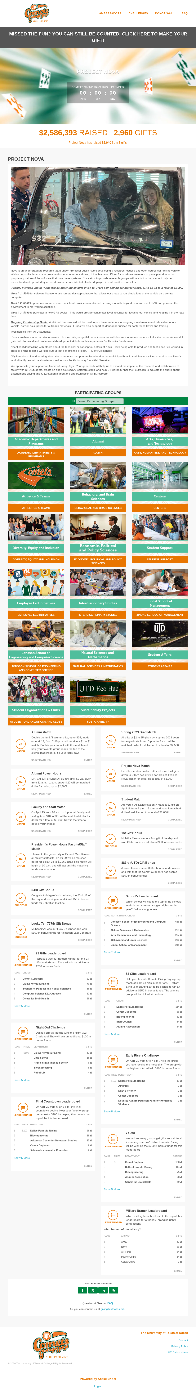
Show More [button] (22, 1005)
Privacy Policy (179, 1346)
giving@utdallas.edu (113, 1308)
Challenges (138, 13)
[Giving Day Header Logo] (36, 13)
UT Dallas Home (178, 1352)
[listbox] (98, 216)
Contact (183, 1340)
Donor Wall (165, 13)
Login (97, 1386)
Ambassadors (110, 13)
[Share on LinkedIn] (103, 1290)
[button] (24, 216)
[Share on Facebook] (82, 1290)
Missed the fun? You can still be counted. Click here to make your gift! (98, 37)
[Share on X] (93, 1290)
